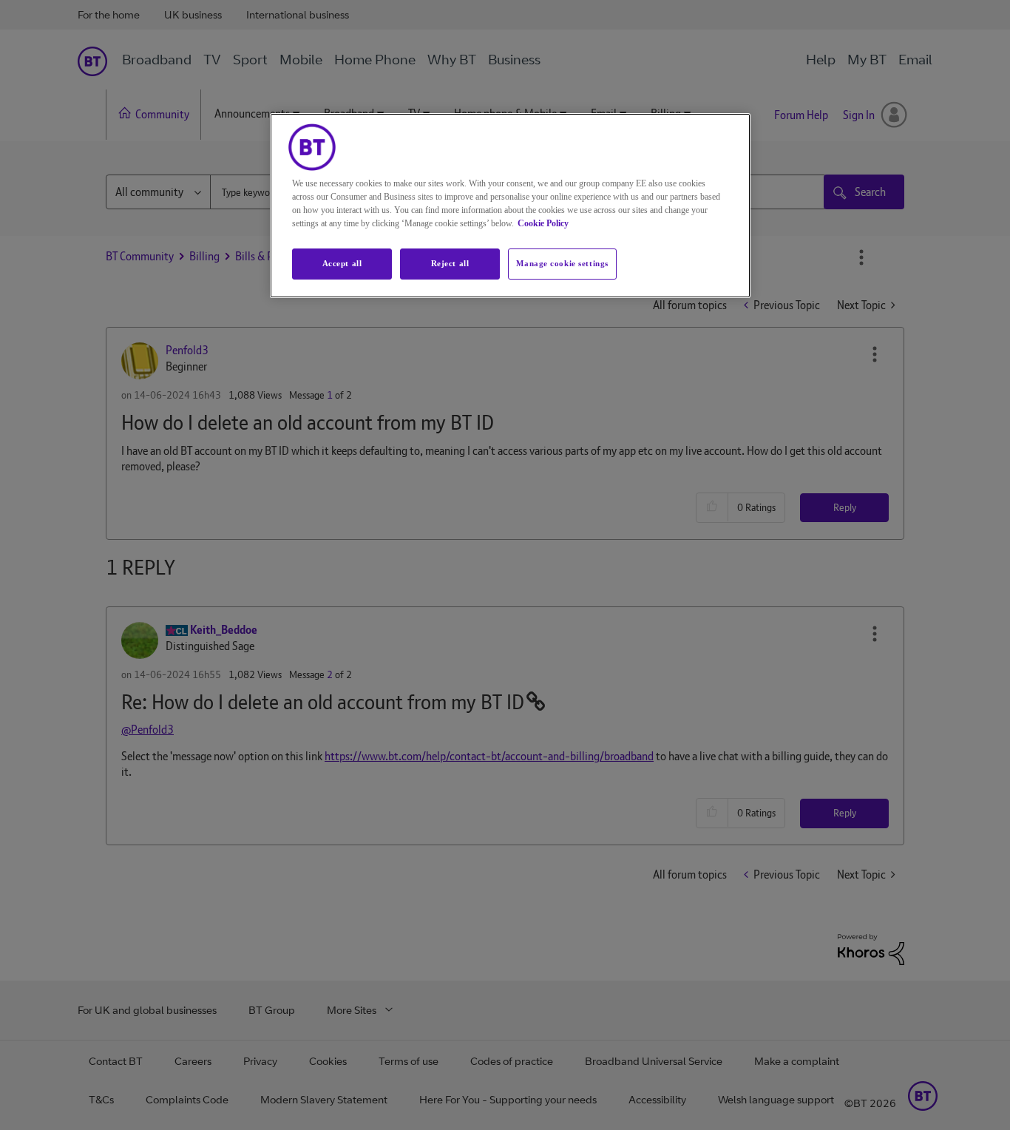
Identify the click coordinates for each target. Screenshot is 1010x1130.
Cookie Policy (543, 223)
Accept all (342, 263)
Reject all (450, 263)
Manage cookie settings (562, 263)
